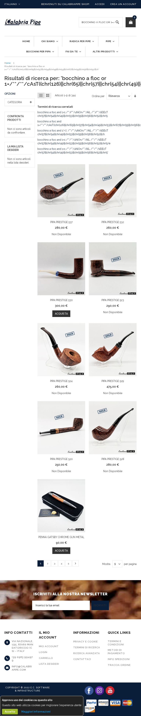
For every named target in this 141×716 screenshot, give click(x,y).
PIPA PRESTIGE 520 (61, 459)
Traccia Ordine (119, 665)
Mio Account (49, 646)
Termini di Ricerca (86, 647)
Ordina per (98, 95)
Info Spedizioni (119, 659)
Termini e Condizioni (116, 643)
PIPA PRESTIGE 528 (113, 459)
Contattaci (82, 659)
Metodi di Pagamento (116, 652)
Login (43, 652)
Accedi (100, 4)
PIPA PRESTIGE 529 (113, 381)
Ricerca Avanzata (86, 653)
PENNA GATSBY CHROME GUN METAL (61, 537)
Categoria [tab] (15, 102)
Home (7, 63)
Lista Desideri (49, 664)
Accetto (10, 711)
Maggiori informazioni (35, 711)
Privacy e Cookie (85, 641)
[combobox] (101, 22)
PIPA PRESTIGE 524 (61, 381)
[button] (12, 4)
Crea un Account (123, 4)
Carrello (46, 658)
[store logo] (22, 22)
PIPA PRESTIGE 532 (113, 222)
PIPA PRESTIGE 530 (61, 300)
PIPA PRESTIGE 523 (113, 300)
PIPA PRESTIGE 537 (61, 222)
